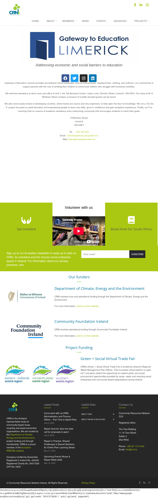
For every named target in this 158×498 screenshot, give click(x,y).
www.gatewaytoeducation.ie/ (81, 139)
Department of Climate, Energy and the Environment (20, 436)
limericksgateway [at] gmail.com (82, 135)
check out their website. (88, 306)
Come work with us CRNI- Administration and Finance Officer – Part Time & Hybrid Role (60, 416)
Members (68, 20)
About (51, 20)
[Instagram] (83, 78)
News (85, 20)
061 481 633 (82, 132)
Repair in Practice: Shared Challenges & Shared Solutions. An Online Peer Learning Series (59, 444)
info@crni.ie (131, 449)
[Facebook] (65, 78)
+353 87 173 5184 (135, 446)
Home (35, 20)
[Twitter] (74, 78)
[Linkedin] (93, 78)
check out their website (87, 335)
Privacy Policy (88, 482)
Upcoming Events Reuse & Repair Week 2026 (57, 458)
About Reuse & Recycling (93, 419)
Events (101, 20)
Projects (140, 20)
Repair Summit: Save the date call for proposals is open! (58, 430)
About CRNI (86, 414)
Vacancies (120, 20)
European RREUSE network (18, 449)
